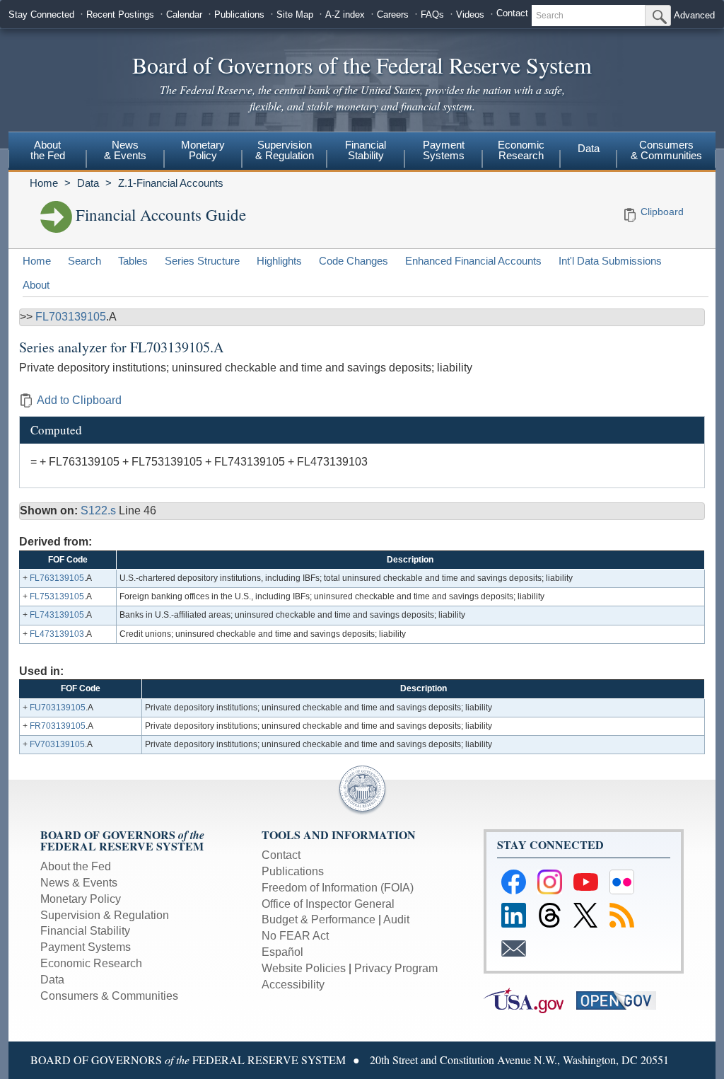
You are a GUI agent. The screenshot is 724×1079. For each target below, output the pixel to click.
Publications (239, 14)
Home (44, 183)
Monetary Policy (80, 899)
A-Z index (345, 14)
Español (282, 952)
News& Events (125, 150)
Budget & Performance (318, 919)
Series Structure (202, 261)
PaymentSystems (444, 150)
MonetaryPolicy (203, 150)
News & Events (78, 883)
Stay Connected (41, 14)
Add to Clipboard (79, 400)
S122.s (100, 510)
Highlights (279, 261)
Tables (133, 261)
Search (84, 261)
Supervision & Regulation (104, 915)
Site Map (294, 14)
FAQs (432, 14)
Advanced (694, 15)
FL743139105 (57, 615)
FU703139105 (58, 707)
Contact (512, 13)
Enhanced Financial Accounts (473, 261)
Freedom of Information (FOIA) (338, 888)
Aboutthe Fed (47, 150)
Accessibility (293, 985)
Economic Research (91, 963)
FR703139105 (58, 726)
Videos (470, 14)
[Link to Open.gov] (621, 999)
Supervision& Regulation (284, 150)
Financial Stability (85, 931)
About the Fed (75, 866)
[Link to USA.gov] (530, 999)
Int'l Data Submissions (610, 261)
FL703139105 (70, 317)
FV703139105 (57, 744)
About (36, 285)
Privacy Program (396, 968)
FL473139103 (57, 634)
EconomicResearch (521, 150)
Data (589, 148)
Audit (396, 919)
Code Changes (353, 261)
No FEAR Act (295, 936)
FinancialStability (365, 150)
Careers (393, 14)
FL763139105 (57, 578)
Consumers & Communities (666, 150)
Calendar (184, 14)
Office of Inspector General (328, 904)
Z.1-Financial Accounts (170, 183)
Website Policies (304, 968)
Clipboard (662, 211)
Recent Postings (120, 14)
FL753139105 (57, 596)
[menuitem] (47, 152)
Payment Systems (85, 947)
